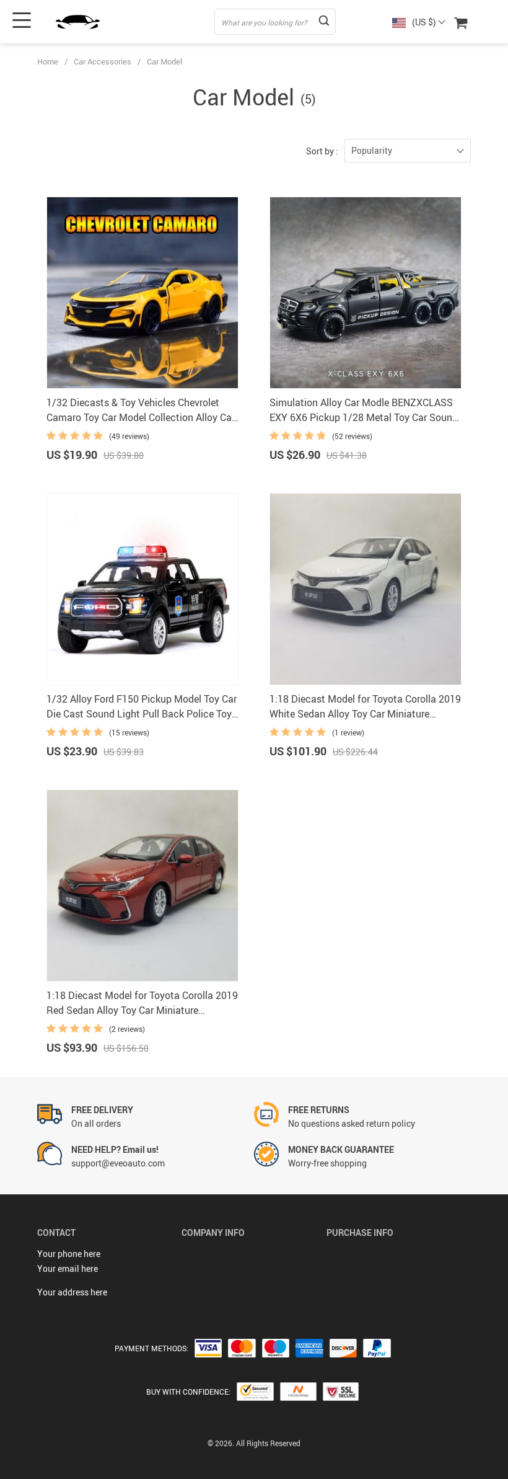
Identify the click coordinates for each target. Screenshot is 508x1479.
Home (47, 61)
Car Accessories (102, 61)
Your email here (67, 1268)
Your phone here (68, 1253)
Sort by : (322, 151)
